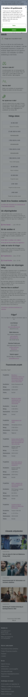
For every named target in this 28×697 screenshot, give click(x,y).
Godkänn (14, 30)
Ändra (14, 25)
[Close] (26, 7)
